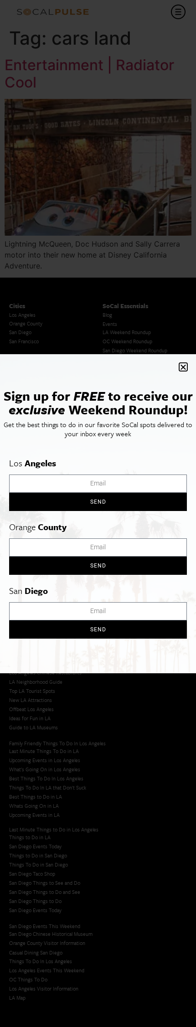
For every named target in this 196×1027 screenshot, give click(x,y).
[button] (183, 367)
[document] (98, 513)
